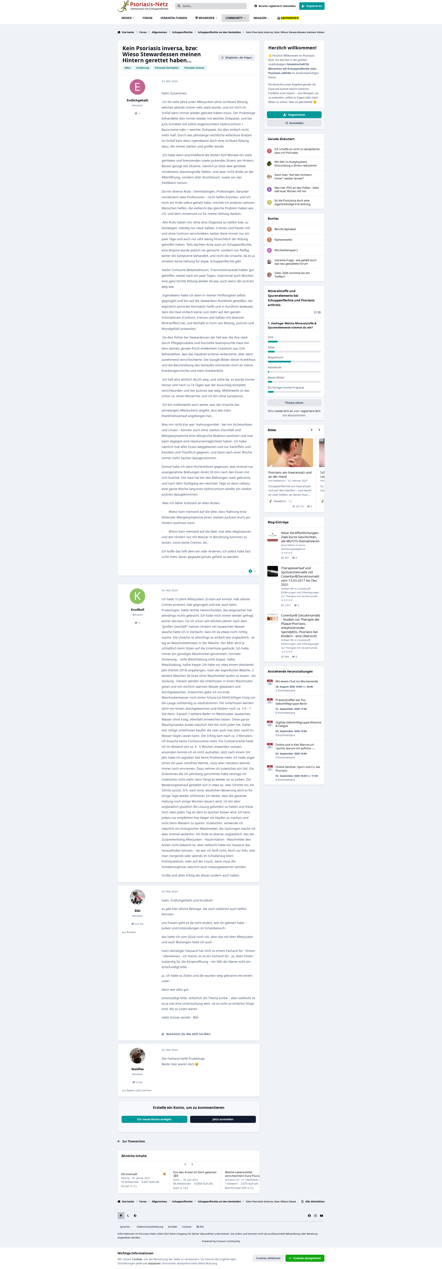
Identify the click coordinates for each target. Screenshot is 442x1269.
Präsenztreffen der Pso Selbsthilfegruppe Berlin (291, 701)
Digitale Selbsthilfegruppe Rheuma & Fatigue (298, 724)
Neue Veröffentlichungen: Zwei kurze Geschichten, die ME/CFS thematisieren (300, 537)
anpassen (154, 1263)
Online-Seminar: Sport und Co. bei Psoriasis (298, 768)
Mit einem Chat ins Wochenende (297, 681)
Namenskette (283, 240)
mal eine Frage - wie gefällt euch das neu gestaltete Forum (295, 262)
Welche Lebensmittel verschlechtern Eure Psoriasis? (245, 1174)
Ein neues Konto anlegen (154, 1119)
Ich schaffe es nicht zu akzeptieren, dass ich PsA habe (297, 151)
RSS (201, 1226)
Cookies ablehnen (268, 1258)
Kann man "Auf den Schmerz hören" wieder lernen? (293, 176)
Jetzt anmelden (223, 1119)
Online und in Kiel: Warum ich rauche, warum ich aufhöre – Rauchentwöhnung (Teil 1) (295, 748)
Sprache (125, 1226)
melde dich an (284, 411)
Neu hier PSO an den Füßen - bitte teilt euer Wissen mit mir (297, 189)
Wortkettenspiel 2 (286, 250)
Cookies (186, 1226)
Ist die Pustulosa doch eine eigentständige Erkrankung (292, 202)
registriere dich (311, 411)
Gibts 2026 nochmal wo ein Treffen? (292, 274)
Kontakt (172, 1226)
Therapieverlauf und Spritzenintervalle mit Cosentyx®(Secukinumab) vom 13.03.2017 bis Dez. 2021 (300, 576)
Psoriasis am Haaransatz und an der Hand (289, 474)
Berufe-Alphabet (285, 229)
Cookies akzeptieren (307, 1258)
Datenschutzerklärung (150, 1226)
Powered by (221, 1241)
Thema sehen (294, 403)
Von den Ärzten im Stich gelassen (195, 1172)
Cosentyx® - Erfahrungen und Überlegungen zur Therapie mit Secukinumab (300, 592)
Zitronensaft (129, 1174)
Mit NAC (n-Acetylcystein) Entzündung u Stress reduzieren (296, 163)
